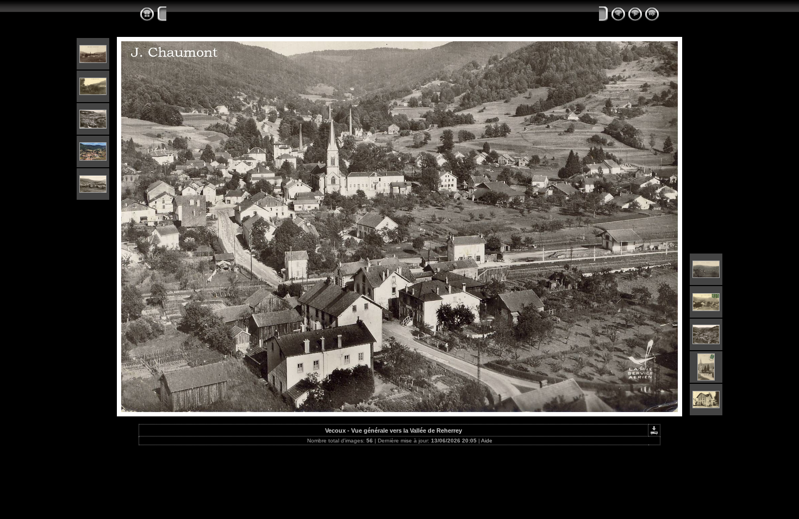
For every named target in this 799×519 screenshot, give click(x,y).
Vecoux (179, 14)
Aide (486, 441)
